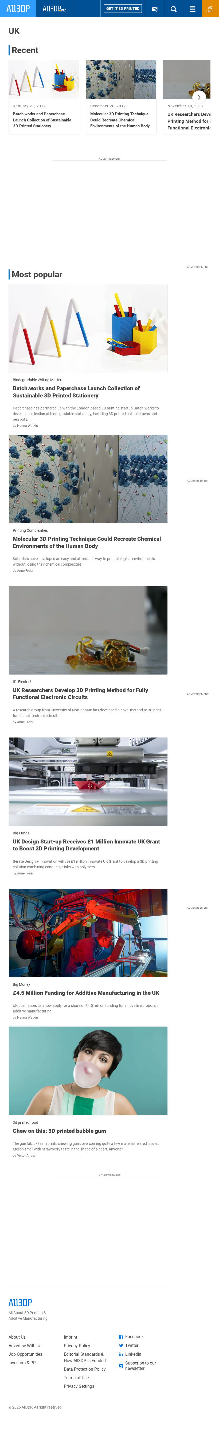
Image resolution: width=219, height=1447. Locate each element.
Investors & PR (22, 1362)
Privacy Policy (77, 1345)
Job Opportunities (25, 1354)
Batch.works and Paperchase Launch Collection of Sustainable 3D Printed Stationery (76, 392)
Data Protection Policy (85, 1369)
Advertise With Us (25, 1345)
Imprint (70, 1337)
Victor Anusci (26, 1155)
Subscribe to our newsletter (140, 1366)
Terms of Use (76, 1377)
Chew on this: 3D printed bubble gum (59, 1131)
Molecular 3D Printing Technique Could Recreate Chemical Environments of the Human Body (87, 542)
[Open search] (173, 8)
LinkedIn (133, 1354)
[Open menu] (192, 8)
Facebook (134, 1336)
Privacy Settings (79, 1386)
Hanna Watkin (27, 426)
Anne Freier (25, 571)
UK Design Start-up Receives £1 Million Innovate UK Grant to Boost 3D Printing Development (86, 845)
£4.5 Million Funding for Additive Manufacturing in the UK (86, 993)
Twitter (131, 1345)
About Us (17, 1337)
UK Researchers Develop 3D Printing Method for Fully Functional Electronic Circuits (80, 693)
